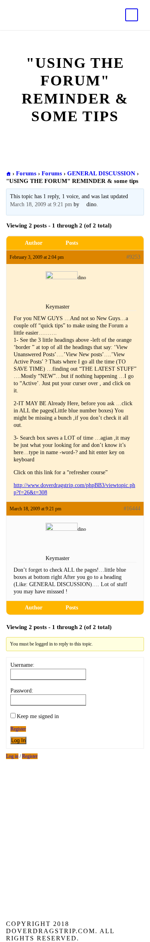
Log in (12, 756)
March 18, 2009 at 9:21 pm (41, 204)
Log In (18, 740)
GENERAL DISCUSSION (101, 173)
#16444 (132, 509)
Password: (21, 691)
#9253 (133, 257)
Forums (26, 173)
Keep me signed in (38, 716)
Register (18, 729)
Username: (22, 665)
